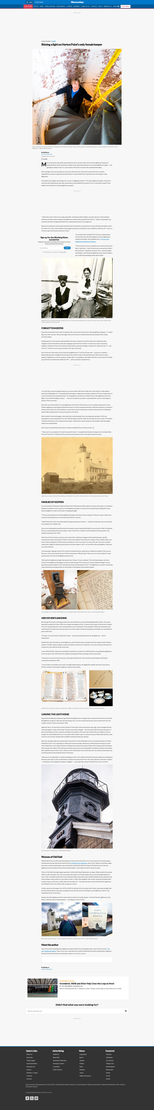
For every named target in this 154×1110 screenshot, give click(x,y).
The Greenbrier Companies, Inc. (72, 986)
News (41, 6)
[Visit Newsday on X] (32, 1098)
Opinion (69, 6)
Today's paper (30, 1060)
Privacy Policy (51, 1084)
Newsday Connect (58, 1063)
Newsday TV (108, 6)
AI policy (122, 1084)
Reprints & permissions (94, 1084)
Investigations (50, 6)
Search (115, 6)
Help (117, 1084)
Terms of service (30, 1084)
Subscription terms (41, 1084)
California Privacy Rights (62, 1084)
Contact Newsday (82, 1084)
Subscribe (29, 1057)
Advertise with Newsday (108, 1084)
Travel (108, 1076)
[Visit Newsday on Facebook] (27, 1098)
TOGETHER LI (125, 6)
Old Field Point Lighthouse (79, 863)
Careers (28, 1069)
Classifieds (56, 1066)
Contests (29, 1076)
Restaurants (61, 6)
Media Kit (56, 1054)
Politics (81, 1063)
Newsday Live (30, 1066)
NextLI (108, 1079)
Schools (94, 6)
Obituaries (109, 1057)
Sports (36, 6)
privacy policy (63, 252)
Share (45, 159)
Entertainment (110, 1066)
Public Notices (57, 1069)
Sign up (67, 248)
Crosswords (109, 1060)
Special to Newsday (46, 154)
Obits (100, 6)
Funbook (108, 1054)
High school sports (85, 1076)
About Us (29, 1054)
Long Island (28, 6)
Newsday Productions (59, 1060)
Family (108, 1073)
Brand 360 (56, 1057)
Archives (29, 1079)
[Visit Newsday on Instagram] (36, 1098)
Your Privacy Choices (31, 1086)
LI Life (54, 41)
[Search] (126, 1011)
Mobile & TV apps (32, 1073)
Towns (81, 1073)
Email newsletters (31, 1063)
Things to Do (85, 6)
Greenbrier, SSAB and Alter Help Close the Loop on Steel (87, 983)
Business (76, 6)
